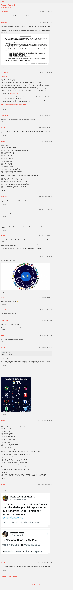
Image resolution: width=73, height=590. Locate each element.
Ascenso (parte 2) (8, 5)
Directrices (13, 584)
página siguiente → (13, 576)
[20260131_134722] (25, 49)
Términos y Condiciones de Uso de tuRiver (27, 584)
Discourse (8, 588)
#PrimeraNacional (14, 93)
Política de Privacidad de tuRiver (45, 584)
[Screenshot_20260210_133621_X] (25, 510)
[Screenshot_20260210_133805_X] (25, 541)
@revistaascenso (4, 76)
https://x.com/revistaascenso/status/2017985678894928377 (14, 104)
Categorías (7, 584)
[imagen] (16, 394)
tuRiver (2, 1)
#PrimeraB (13, 95)
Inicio (2, 584)
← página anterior (5, 576)
